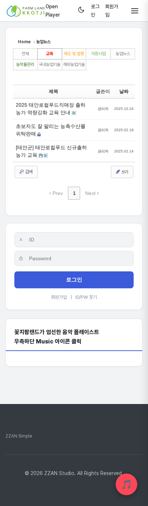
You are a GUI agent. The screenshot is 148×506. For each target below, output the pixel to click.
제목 (53, 91)
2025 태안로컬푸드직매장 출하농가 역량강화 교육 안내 (50, 108)
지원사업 (98, 53)
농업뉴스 (123, 53)
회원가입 (59, 297)
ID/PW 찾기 (86, 297)
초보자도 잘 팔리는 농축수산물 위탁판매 (50, 130)
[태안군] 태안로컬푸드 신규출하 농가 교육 (51, 151)
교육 (49, 53)
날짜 (124, 91)
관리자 (103, 109)
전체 (25, 53)
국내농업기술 (49, 64)
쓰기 (124, 171)
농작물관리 (25, 64)
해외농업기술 (74, 64)
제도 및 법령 (74, 53)
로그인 (74, 279)
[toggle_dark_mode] (81, 10)
